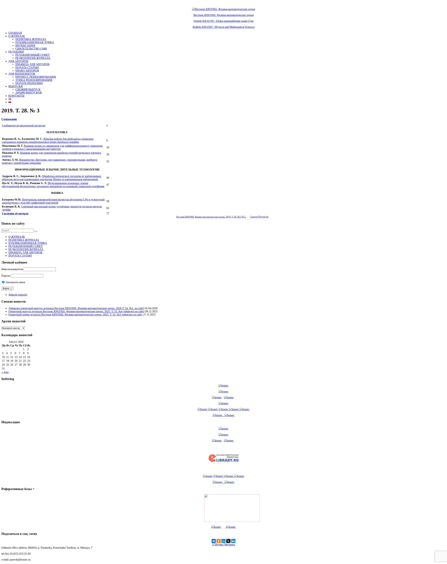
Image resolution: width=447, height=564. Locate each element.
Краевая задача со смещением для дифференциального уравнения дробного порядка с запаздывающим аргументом (52, 147)
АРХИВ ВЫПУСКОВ (28, 92)
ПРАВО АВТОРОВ (27, 70)
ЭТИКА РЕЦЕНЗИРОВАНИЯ (33, 80)
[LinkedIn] (233, 541)
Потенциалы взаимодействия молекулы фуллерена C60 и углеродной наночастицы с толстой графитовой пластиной (53, 201)
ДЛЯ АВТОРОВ (18, 61)
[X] (228, 541)
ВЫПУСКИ (15, 86)
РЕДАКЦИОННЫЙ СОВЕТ (32, 54)
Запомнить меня (15, 282)
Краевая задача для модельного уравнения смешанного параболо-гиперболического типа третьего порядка (47, 140)
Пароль (5, 275)
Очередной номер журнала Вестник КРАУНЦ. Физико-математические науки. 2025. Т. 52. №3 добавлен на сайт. (75, 314)
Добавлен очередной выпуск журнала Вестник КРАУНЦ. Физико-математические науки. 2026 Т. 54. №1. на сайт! (76, 308)
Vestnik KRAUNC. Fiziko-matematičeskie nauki (220, 21)
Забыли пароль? (17, 294)
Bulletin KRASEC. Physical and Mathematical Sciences (224, 26)
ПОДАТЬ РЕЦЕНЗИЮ (29, 83)
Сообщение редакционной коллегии (23, 125)
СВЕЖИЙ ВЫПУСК (28, 89)
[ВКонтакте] (214, 541)
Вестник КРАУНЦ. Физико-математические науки (223, 15)
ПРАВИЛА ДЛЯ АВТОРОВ (32, 64)
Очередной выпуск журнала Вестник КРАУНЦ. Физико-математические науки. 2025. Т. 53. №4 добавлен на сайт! (76, 311)
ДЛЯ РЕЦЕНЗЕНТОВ (21, 73)
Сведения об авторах (15, 213)
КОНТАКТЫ (16, 95)
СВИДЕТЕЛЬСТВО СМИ (31, 48)
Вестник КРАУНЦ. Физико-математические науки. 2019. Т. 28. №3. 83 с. (211, 217)
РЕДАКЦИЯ (16, 51)
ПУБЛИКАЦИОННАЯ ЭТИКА (34, 42)
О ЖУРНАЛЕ (16, 36)
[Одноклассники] (219, 541)
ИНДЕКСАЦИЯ (25, 45)
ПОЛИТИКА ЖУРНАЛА (30, 39)
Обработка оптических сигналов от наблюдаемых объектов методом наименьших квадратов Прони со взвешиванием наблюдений (51, 178)
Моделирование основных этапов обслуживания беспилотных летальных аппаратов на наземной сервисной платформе (53, 185)
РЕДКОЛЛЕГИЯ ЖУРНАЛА (32, 58)
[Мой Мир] (223, 541)
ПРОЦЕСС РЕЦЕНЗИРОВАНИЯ (35, 76)
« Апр (5, 372)
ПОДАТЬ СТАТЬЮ (27, 67)
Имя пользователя (12, 269)
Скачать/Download (259, 217)
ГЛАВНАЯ (15, 32)
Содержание (9, 119)
